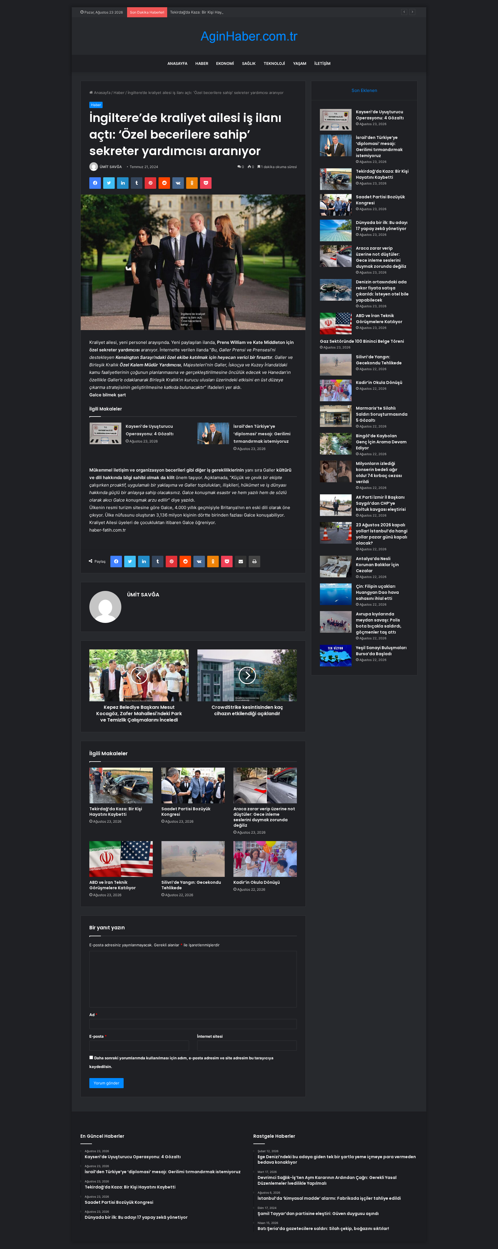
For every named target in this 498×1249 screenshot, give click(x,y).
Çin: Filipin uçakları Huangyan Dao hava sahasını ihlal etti (377, 592)
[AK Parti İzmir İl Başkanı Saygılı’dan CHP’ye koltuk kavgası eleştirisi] (336, 505)
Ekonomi (225, 63)
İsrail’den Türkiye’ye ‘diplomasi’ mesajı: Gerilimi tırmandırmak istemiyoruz (261, 433)
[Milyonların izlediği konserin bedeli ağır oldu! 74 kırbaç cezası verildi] (336, 471)
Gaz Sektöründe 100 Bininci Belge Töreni (362, 341)
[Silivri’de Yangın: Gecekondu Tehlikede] (193, 859)
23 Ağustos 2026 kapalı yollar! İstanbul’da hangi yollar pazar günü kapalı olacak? (382, 534)
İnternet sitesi (210, 1036)
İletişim (322, 63)
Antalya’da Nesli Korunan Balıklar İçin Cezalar (377, 565)
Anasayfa (177, 63)
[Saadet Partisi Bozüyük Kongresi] (193, 785)
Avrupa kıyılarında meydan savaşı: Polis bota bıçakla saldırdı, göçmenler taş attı (378, 623)
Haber (201, 63)
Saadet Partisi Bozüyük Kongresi (185, 811)
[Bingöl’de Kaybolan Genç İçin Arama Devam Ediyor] (336, 444)
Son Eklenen (364, 90)
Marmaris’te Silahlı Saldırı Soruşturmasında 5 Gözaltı (382, 414)
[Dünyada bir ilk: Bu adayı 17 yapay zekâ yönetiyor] (336, 230)
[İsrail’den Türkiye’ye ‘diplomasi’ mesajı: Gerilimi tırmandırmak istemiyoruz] (213, 433)
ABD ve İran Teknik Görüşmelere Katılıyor (112, 885)
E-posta (98, 1036)
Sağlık (249, 63)
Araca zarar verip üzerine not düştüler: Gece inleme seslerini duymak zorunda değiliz (264, 817)
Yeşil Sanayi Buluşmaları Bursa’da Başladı (381, 651)
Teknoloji (274, 63)
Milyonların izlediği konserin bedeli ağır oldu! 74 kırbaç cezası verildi (379, 473)
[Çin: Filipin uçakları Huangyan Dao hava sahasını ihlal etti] (336, 594)
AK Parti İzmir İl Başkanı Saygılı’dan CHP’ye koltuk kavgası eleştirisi (381, 503)
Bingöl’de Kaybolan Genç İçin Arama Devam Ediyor (381, 442)
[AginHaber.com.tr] (249, 36)
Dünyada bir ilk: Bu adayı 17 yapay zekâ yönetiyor (382, 225)
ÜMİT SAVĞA (111, 167)
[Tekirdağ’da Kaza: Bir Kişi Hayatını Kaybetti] (121, 785)
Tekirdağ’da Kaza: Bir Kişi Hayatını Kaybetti (207, 12)
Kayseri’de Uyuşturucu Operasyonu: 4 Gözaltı (380, 115)
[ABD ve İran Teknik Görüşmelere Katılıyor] (121, 859)
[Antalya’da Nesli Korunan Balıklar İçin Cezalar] (336, 566)
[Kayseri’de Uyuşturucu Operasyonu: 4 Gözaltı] (105, 433)
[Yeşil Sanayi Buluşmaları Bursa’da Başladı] (336, 655)
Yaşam (299, 63)
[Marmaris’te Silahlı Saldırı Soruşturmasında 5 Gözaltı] (336, 416)
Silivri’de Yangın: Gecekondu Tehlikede (191, 885)
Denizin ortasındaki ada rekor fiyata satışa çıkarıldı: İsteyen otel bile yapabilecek (382, 291)
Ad (93, 1014)
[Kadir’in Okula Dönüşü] (265, 859)
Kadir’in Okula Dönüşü (256, 882)
